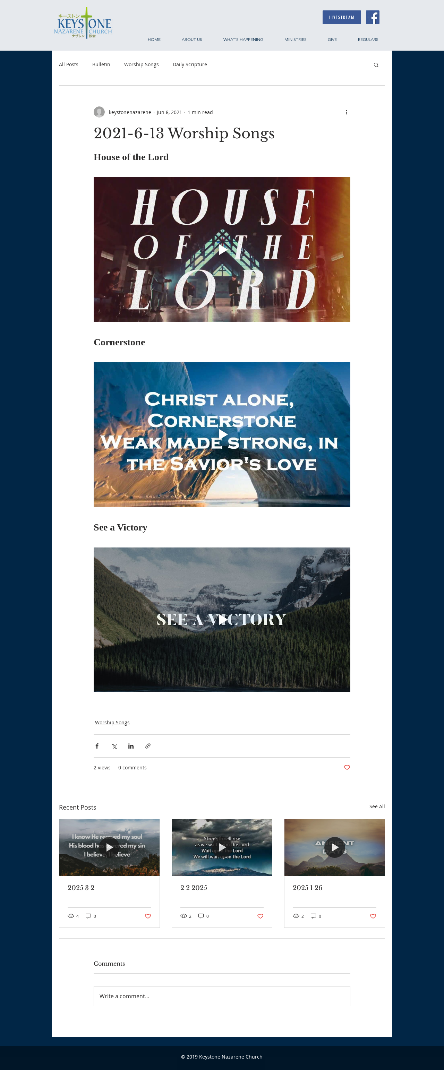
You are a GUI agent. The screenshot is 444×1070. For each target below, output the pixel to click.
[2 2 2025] (222, 847)
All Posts (68, 64)
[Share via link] (148, 746)
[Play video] (222, 249)
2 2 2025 (193, 888)
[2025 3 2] (109, 847)
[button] (376, 64)
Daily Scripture (190, 64)
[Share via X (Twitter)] (114, 746)
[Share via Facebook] (97, 746)
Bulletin (101, 64)
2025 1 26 (308, 888)
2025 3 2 (81, 888)
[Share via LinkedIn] (131, 746)
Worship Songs (141, 64)
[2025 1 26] (334, 847)
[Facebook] (372, 17)
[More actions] (346, 112)
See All (377, 806)
